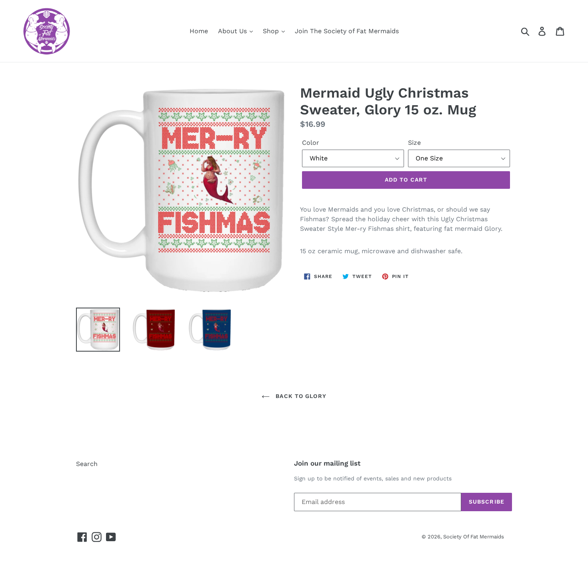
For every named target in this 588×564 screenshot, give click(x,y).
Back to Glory (300, 396)
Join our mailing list (327, 463)
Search (87, 464)
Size (414, 142)
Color (310, 142)
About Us (233, 31)
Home (199, 31)
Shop (272, 31)
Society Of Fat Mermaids (473, 537)
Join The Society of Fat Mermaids (347, 31)
